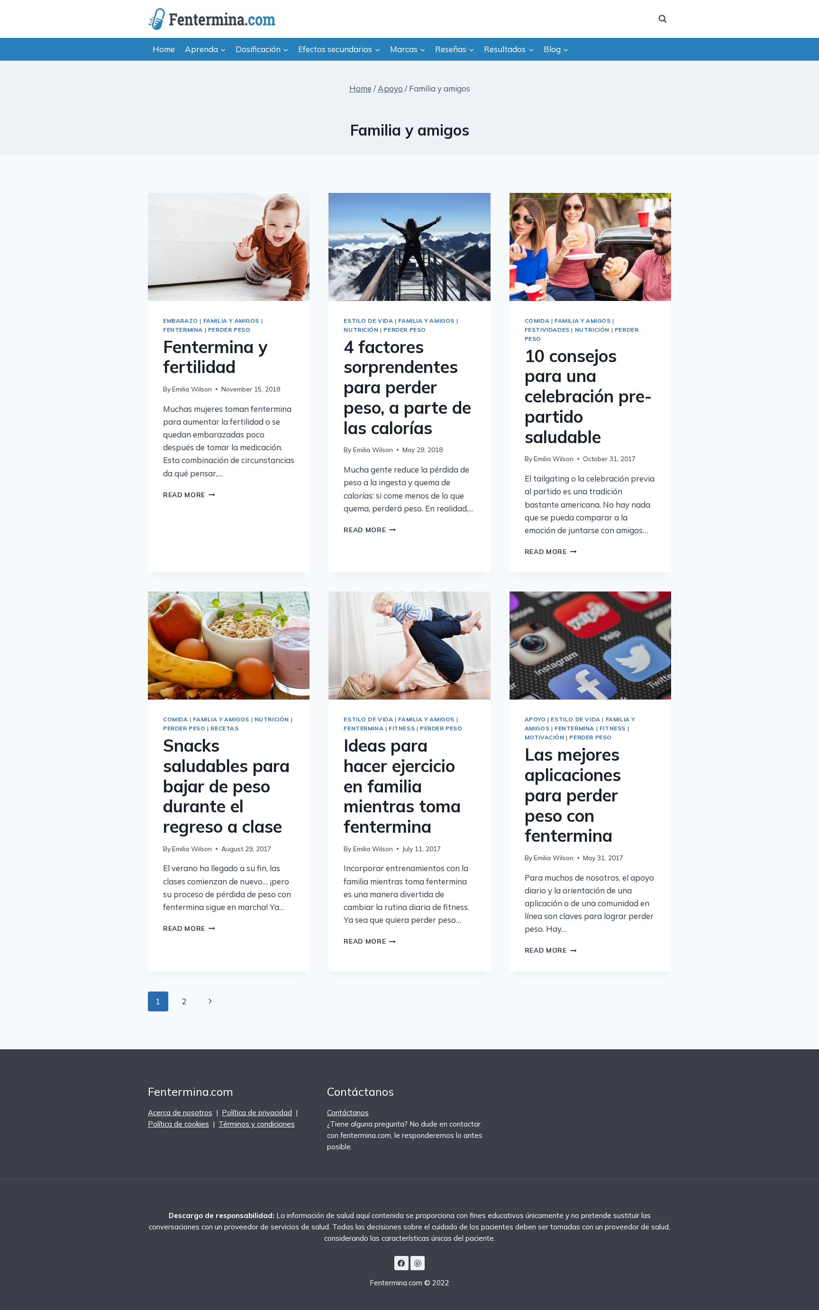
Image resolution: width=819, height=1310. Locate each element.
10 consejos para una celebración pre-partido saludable (588, 396)
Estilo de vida (368, 320)
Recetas (224, 728)
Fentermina (183, 329)
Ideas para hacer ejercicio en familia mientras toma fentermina (402, 786)
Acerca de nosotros (180, 1112)
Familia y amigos (231, 320)
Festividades (547, 329)
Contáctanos (348, 1112)
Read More (189, 495)
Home (164, 49)
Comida (537, 320)
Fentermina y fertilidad (215, 357)
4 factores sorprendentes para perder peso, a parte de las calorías (407, 387)
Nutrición (361, 329)
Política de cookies (178, 1123)
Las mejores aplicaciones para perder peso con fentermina (573, 795)
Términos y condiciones (256, 1123)
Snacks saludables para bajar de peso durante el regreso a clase (226, 786)
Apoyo (535, 719)
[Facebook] (401, 1263)
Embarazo (180, 320)
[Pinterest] (417, 1263)
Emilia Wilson (192, 389)
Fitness (402, 728)
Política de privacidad (257, 1112)
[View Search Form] (662, 18)
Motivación (544, 737)
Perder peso (229, 329)
